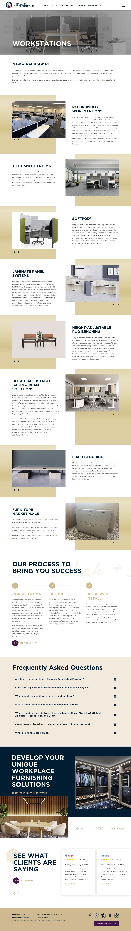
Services (82, 5)
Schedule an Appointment (106, 923)
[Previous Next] (39, 119)
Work (54, 5)
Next (18, 140)
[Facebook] (97, 915)
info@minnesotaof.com (21, 917)
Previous (14, 140)
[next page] (18, 893)
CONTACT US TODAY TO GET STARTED (29, 793)
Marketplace (94, 5)
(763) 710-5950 (18, 914)
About (46, 5)
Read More (70, 884)
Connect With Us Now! (25, 643)
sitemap (54, 920)
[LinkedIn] (103, 915)
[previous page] (14, 893)
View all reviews (24, 880)
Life (61, 5)
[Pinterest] (117, 915)
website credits (61, 920)
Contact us (101, 80)
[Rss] (90, 915)
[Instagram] (110, 915)
